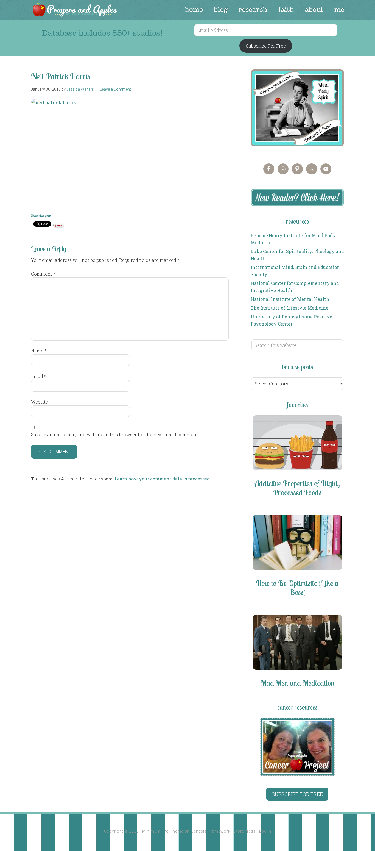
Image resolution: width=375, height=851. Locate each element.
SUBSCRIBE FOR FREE (297, 794)
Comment (43, 274)
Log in (265, 831)
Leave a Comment (115, 89)
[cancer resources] (297, 746)
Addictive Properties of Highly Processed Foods (297, 488)
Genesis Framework (210, 831)
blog (221, 9)
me (339, 9)
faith (286, 9)
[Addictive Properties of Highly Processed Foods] (297, 443)
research (253, 9)
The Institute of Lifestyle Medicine (289, 308)
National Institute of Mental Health (290, 299)
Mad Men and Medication (297, 683)
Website (39, 402)
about (314, 9)
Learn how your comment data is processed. (162, 479)
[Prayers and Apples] (75, 10)
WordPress (245, 831)
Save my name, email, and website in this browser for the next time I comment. (115, 434)
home (194, 9)
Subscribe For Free (266, 46)
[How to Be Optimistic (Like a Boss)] (297, 543)
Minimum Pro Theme (162, 831)
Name (38, 351)
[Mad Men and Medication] (297, 643)
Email (38, 376)
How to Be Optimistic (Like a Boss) (297, 587)
